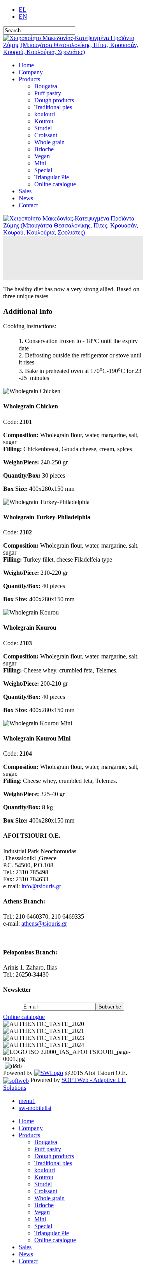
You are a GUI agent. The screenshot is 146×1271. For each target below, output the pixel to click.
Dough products (54, 100)
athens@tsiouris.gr (44, 923)
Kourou (43, 121)
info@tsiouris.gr (41, 886)
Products (29, 79)
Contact (28, 205)
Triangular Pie (51, 177)
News (26, 198)
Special (43, 170)
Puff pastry (47, 93)
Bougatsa (45, 86)
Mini (40, 163)
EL (22, 9)
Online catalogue (55, 184)
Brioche (44, 149)
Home (26, 65)
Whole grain (49, 142)
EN (23, 16)
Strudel (43, 128)
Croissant (45, 135)
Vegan (42, 156)
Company (31, 72)
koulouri (44, 114)
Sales (25, 191)
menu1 (27, 1101)
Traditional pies (53, 107)
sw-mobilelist (35, 1108)
